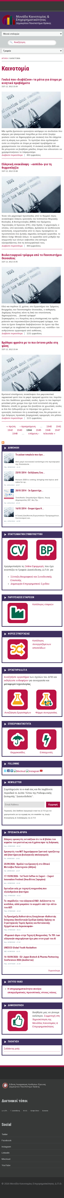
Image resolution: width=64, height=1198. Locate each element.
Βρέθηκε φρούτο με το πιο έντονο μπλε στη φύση (30, 344)
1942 (10, 430)
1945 (38, 430)
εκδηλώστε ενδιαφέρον (16, 680)
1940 (49, 426)
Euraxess (45, 1111)
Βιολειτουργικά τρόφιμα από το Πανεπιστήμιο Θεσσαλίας (32, 256)
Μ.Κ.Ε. (25, 1111)
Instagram (6, 1146)
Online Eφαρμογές (34, 566)
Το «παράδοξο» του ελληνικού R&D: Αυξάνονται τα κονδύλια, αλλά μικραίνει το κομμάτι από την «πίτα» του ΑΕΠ (30, 904)
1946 (48, 430)
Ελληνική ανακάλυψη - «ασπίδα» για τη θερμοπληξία (27, 165)
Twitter (5, 1134)
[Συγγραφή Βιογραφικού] (17, 559)
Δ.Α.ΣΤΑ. (4, 1111)
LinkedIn (6, 1153)
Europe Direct (35, 1111)
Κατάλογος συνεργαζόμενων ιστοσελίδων (41, 644)
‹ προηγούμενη (28, 426)
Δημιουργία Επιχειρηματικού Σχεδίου (30, 583)
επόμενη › (33, 433)
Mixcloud (6, 1159)
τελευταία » (49, 433)
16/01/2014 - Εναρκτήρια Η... (29, 508)
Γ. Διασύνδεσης (15, 1111)
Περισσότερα (54, 971)
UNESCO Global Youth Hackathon (20, 947)
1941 (58, 426)
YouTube (6, 1165)
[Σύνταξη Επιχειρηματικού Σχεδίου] (46, 559)
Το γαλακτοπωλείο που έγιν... (30, 454)
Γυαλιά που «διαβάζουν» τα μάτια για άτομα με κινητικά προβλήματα (32, 81)
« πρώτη (11, 426)
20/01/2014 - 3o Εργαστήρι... (29, 490)
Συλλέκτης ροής (12, 1048)
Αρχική (5, 58)
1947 (57, 430)
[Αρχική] (32, 25)
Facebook (6, 1140)
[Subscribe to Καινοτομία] (3, 443)
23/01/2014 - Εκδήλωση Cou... (30, 472)
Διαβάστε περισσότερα (12, 155)
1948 (15, 433)
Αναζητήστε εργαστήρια (16, 677)
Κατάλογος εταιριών (42, 604)
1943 (19, 430)
